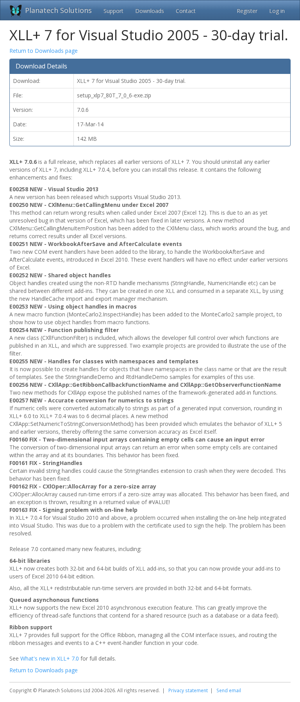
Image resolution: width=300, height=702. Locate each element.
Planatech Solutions (58, 10)
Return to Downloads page (43, 50)
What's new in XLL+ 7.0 (49, 658)
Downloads (149, 10)
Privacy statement (188, 690)
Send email (228, 690)
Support (113, 10)
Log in (277, 10)
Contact (186, 10)
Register (247, 10)
